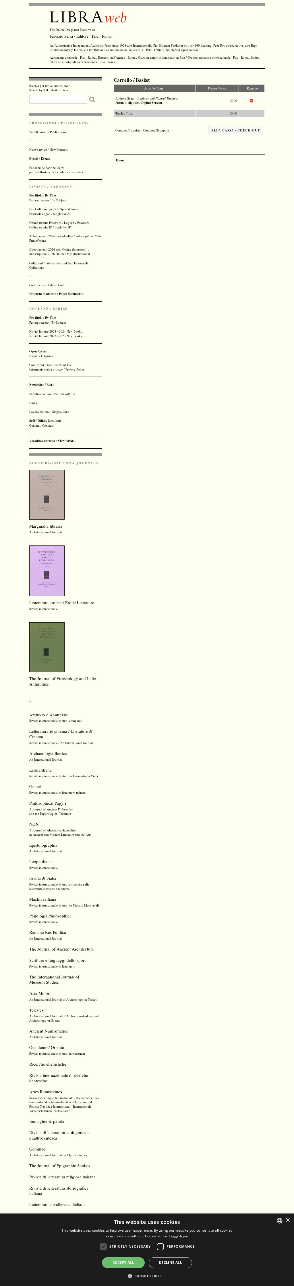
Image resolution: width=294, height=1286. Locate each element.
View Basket (66, 440)
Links (33, 402)
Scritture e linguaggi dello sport (57, 960)
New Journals (58, 149)
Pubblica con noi (40, 394)
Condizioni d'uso (40, 364)
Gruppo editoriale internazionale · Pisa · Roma (218, 57)
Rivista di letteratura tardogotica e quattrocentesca (59, 1135)
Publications (58, 132)
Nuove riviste (38, 149)
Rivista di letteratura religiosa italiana (62, 1177)
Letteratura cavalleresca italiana (57, 1204)
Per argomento (39, 200)
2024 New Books (70, 331)
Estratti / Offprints (41, 353)
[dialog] (147, 1250)
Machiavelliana (42, 899)
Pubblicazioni (38, 132)
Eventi (33, 158)
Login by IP (63, 227)
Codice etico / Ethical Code (47, 285)
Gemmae (37, 1149)
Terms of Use (63, 364)
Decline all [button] (170, 1262)
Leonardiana (40, 770)
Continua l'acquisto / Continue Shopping (142, 130)
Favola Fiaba (42, 878)
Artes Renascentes (45, 1091)
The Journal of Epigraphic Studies (59, 1165)
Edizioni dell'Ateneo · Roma (117, 57)
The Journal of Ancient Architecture (61, 949)
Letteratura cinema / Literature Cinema (60, 733)
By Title (50, 195)
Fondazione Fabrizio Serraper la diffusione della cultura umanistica (56, 169)
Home (120, 160)
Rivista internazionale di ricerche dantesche (58, 1077)
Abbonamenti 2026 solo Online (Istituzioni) (58, 249)
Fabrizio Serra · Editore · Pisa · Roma (80, 36)
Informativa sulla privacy (46, 369)
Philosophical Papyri (47, 803)
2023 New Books (70, 336)
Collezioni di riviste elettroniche (50, 263)
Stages (56, 411)
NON (34, 824)
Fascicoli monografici (43, 209)
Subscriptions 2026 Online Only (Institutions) (59, 253)
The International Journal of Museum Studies (54, 979)
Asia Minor (39, 993)
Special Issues (69, 209)
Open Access (189, 49)
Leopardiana (40, 861)
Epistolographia (43, 845)
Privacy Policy (75, 369)
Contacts (47, 425)
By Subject (58, 200)
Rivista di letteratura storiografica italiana (58, 1190)
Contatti (34, 425)
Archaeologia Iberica (48, 753)
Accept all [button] (123, 1262)
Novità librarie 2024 (42, 331)
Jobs (66, 411)
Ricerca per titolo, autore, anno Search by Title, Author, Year (49, 87)
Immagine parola (46, 1121)
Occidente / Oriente (46, 1047)
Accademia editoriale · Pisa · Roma (73, 57)
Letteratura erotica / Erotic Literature (61, 602)
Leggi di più (178, 1236)
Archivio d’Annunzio (48, 715)
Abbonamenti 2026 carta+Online (51, 236)
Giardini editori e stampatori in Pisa (161, 57)
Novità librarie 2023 (42, 336)
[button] (147, 1275)
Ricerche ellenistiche (47, 1064)
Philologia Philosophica (50, 916)
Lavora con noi (39, 411)
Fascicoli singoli (40, 213)
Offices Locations (49, 420)
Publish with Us (64, 394)
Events (45, 158)
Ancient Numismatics (48, 1031)
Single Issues (61, 213)
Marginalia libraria (45, 526)
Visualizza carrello (42, 440)
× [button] (287, 1220)
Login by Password (77, 222)
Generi (35, 786)
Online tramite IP (40, 227)
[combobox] (280, 1221)
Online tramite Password (45, 222)
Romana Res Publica (47, 932)
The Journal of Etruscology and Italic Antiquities (62, 681)
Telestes (36, 1010)
